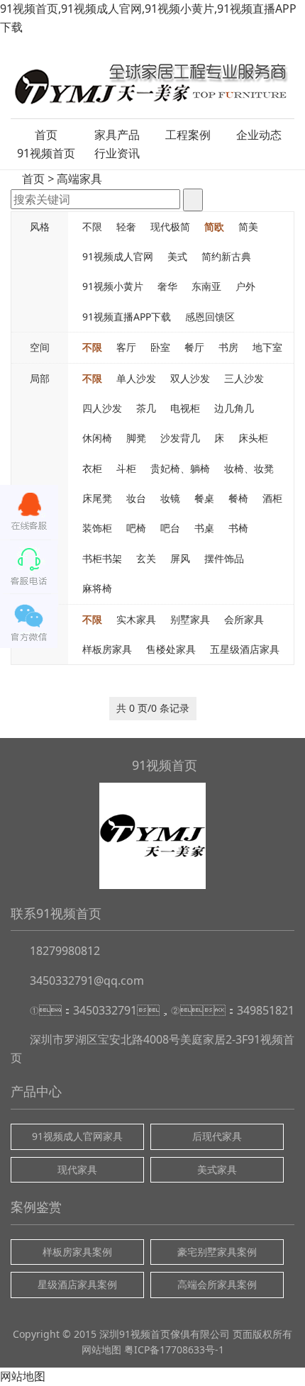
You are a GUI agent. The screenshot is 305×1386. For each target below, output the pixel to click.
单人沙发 (136, 378)
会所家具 (244, 619)
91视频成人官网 (117, 256)
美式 (177, 256)
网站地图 (101, 1349)
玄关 (146, 558)
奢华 (167, 286)
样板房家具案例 (77, 1251)
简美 (248, 226)
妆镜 (170, 498)
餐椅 (238, 498)
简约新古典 (226, 256)
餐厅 (194, 347)
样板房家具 (107, 649)
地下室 (267, 347)
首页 (46, 134)
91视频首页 (46, 153)
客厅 (126, 347)
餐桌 (204, 498)
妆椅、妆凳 (249, 468)
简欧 (214, 226)
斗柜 (126, 468)
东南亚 (206, 286)
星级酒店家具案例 (77, 1284)
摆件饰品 (224, 558)
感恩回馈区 (210, 316)
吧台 (170, 528)
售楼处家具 (171, 649)
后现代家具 (217, 1136)
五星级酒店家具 (244, 649)
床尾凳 (97, 498)
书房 (228, 347)
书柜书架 (102, 558)
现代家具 (77, 1169)
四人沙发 (102, 408)
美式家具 (217, 1169)
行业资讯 (117, 153)
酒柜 (272, 498)
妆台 (136, 498)
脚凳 (136, 438)
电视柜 (185, 408)
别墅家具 (190, 619)
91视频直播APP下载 (126, 316)
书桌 (204, 528)
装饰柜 (97, 528)
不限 (92, 226)
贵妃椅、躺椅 (180, 468)
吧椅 (136, 528)
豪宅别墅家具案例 (217, 1251)
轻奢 (126, 226)
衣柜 (92, 468)
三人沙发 (244, 378)
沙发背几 (180, 438)
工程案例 (188, 134)
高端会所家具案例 (217, 1284)
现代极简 (170, 226)
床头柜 (253, 438)
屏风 (180, 558)
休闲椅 (97, 438)
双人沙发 (190, 378)
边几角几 (234, 408)
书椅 (238, 528)
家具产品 (117, 134)
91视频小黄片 (112, 286)
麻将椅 (97, 588)
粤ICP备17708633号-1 (174, 1349)
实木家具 (136, 619)
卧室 (160, 347)
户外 (245, 286)
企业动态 (259, 134)
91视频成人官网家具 (77, 1136)
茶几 (146, 408)
